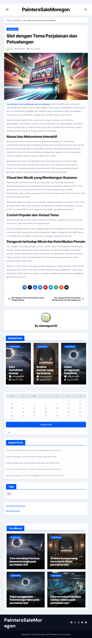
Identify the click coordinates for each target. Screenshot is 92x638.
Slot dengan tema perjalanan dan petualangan (28, 104)
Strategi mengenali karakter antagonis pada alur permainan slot (34, 475)
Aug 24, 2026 (45, 379)
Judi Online (12, 29)
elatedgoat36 (19, 49)
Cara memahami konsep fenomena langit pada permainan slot (34, 450)
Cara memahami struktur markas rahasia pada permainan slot (34, 469)
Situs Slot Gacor (13, 511)
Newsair (53, 634)
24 (12, 416)
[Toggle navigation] (7, 9)
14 (57, 408)
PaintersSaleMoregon (46, 9)
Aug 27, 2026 (17, 379)
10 (12, 408)
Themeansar (65, 634)
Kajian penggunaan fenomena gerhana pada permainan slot (73, 373)
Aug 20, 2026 (72, 379)
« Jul (8, 432)
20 (46, 412)
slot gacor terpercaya (15, 505)
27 (46, 416)
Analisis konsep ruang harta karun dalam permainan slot (46, 373)
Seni (9, 494)
